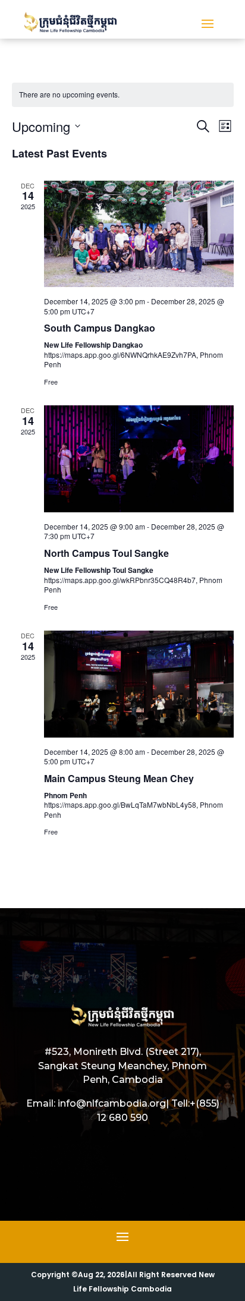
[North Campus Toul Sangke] (139, 458)
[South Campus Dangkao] (139, 234)
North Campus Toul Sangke (106, 553)
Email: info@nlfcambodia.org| (97, 1103)
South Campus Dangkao (99, 328)
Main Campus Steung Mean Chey (119, 778)
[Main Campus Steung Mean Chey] (139, 684)
